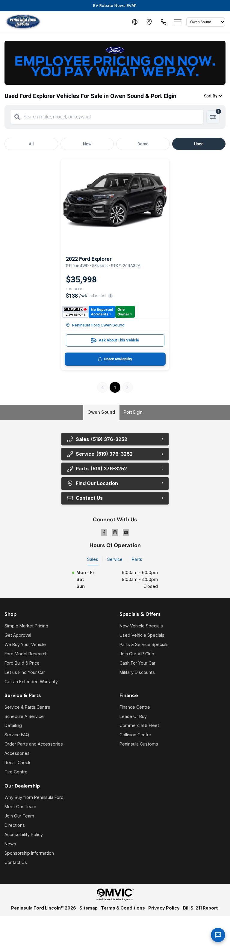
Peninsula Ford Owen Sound (98, 325)
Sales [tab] (92, 559)
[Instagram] (115, 532)
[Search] (17, 117)
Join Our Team (19, 815)
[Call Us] (164, 22)
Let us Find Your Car (24, 672)
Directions (14, 825)
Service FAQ (16, 734)
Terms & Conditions (123, 907)
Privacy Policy (164, 907)
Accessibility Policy (23, 834)
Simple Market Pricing (26, 625)
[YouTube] (126, 532)
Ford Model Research (26, 653)
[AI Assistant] (218, 935)
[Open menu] (178, 22)
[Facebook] (104, 532)
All (31, 143)
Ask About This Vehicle (119, 340)
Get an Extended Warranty (31, 681)
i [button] (110, 296)
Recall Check (17, 762)
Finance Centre (134, 707)
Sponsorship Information (29, 853)
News (10, 843)
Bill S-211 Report (200, 907)
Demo (143, 143)
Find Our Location (97, 483)
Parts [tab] (137, 559)
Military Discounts (137, 672)
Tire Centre (16, 771)
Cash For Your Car (137, 663)
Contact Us (15, 862)
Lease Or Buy (133, 716)
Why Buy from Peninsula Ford (33, 797)
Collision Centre (135, 734)
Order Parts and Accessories (33, 743)
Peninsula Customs (138, 743)
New (87, 143)
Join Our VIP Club (136, 653)
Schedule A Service (24, 716)
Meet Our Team (20, 806)
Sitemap (88, 907)
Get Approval (17, 635)
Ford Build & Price (22, 663)
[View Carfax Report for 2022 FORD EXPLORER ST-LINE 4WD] (98, 312)
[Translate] (135, 22)
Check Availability (118, 359)
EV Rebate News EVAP (115, 5)
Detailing (13, 725)
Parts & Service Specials (144, 644)
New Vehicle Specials (141, 625)
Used (199, 143)
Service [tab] (114, 559)
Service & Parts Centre (27, 707)
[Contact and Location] (149, 22)
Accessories (17, 753)
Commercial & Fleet (139, 725)
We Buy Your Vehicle (25, 644)
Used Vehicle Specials (141, 635)
